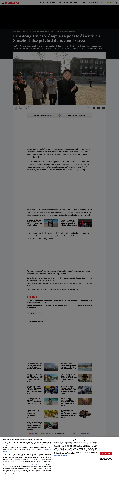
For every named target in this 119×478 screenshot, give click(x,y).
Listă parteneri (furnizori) (61, 455)
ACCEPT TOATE (106, 453)
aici (36, 464)
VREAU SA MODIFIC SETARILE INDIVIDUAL (106, 459)
